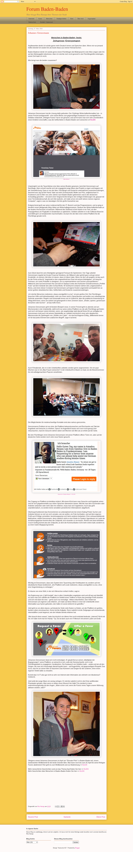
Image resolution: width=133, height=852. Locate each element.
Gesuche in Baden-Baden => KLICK (66, 494)
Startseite (31, 18)
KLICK (93, 120)
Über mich (80, 18)
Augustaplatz (92, 18)
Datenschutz (32, 22)
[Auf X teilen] (60, 806)
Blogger (77, 848)
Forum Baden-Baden (47, 8)
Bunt (71, 18)
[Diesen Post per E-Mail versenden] (56, 806)
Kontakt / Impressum (46, 22)
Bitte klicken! (66, 179)
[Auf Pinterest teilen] (64, 806)
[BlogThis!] (58, 806)
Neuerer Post (33, 817)
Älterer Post (100, 817)
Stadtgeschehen (61, 18)
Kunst (40, 18)
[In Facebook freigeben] (62, 806)
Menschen (49, 18)
